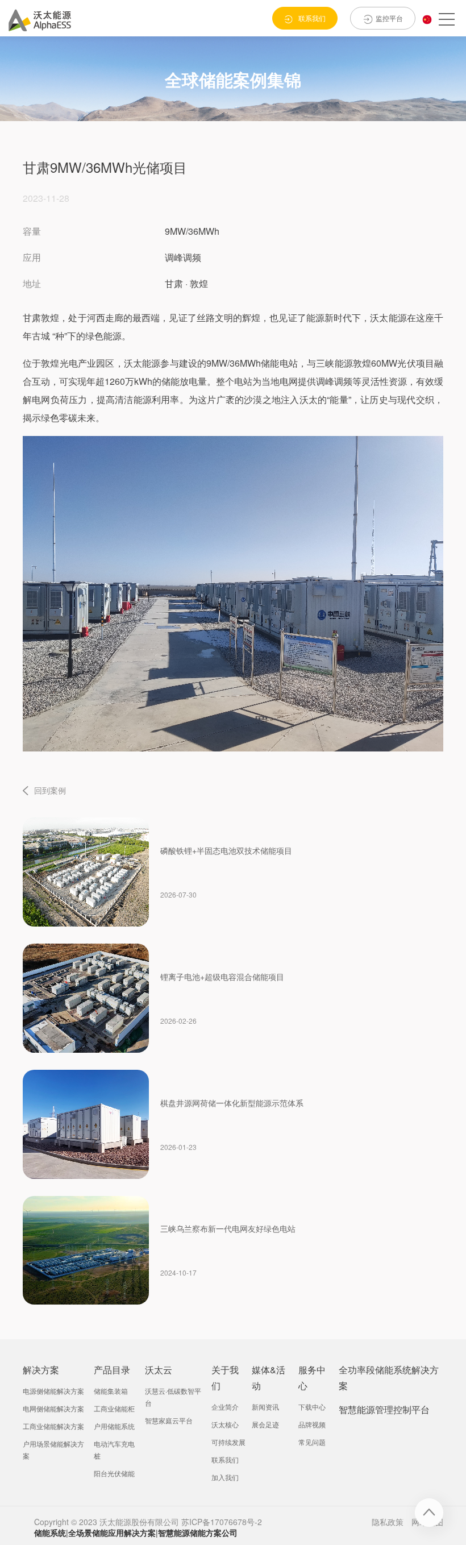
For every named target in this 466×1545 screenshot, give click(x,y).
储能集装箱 (111, 1391)
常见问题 (312, 1442)
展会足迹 (265, 1424)
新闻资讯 (265, 1406)
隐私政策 (387, 1521)
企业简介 (225, 1406)
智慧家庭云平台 (169, 1420)
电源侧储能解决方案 (53, 1391)
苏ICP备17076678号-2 (221, 1521)
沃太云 (158, 1369)
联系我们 (225, 1459)
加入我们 (225, 1477)
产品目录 (112, 1369)
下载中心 (312, 1406)
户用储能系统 (114, 1426)
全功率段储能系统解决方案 (389, 1377)
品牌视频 (312, 1424)
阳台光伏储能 (114, 1473)
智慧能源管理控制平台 (384, 1409)
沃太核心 (225, 1424)
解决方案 (41, 1369)
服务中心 (312, 1377)
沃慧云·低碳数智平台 (173, 1396)
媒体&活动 (268, 1377)
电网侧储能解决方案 (53, 1408)
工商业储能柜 (114, 1408)
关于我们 (225, 1377)
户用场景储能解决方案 (53, 1449)
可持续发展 (228, 1442)
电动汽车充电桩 (114, 1449)
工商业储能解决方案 (53, 1426)
